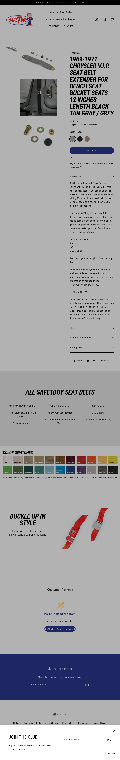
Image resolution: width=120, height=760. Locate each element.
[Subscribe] (109, 740)
